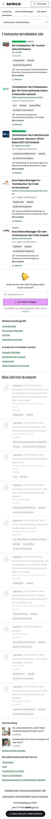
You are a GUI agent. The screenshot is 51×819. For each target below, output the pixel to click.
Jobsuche (7, 11)
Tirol (15, 477)
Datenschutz (8, 796)
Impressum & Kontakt (30, 790)
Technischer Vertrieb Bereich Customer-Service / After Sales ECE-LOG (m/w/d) (30, 139)
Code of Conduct (39, 796)
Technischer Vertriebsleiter (20, 34)
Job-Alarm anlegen (27, 302)
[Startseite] (14, 4)
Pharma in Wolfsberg (12, 775)
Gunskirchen (8, 361)
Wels (25, 539)
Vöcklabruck (34, 539)
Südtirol (17, 442)
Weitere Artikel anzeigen (13, 750)
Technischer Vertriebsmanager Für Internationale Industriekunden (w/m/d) (30, 90)
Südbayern (18, 415)
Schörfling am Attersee (24, 642)
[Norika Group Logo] (25, 808)
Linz (15, 105)
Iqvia (4, 767)
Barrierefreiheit (23, 796)
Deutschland (43, 442)
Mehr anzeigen (18, 75)
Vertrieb (6, 335)
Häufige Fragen (12, 790)
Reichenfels (8, 762)
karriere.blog (9, 723)
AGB (44, 790)
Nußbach (17, 246)
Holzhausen (18, 60)
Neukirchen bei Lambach (13, 357)
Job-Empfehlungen (24, 11)
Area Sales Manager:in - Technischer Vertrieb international (26, 184)
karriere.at (31, 757)
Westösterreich (29, 442)
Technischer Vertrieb (12, 339)
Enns (43, 539)
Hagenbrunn (19, 674)
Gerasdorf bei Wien (11, 352)
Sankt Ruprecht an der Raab (15, 365)
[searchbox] (25, 22)
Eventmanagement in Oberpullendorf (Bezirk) (23, 780)
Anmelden (41, 4)
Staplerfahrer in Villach (13, 771)
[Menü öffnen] (4, 4)
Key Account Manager (12, 331)
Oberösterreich (20, 614)
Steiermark (18, 202)
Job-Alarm (41, 11)
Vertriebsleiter (9, 326)
